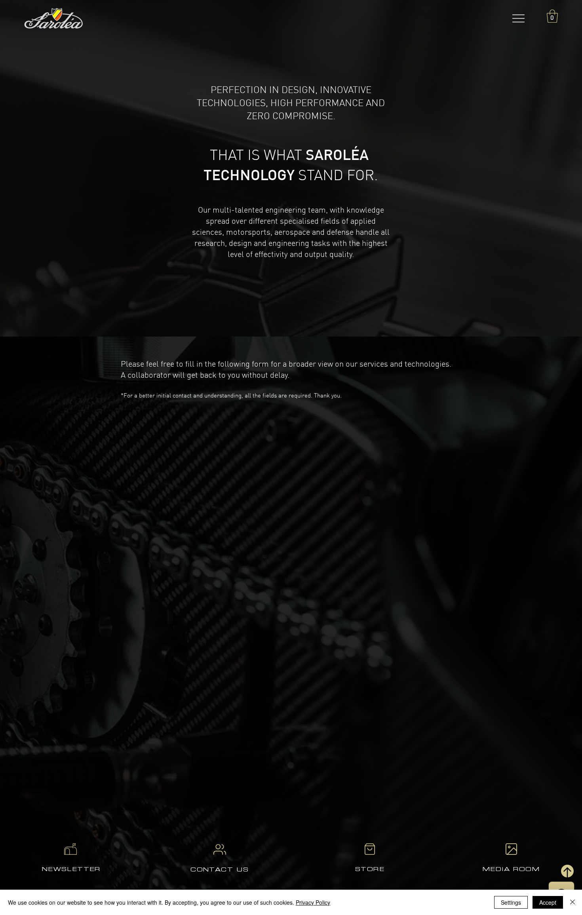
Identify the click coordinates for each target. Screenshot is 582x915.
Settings (511, 902)
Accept (547, 902)
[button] (519, 18)
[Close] (572, 902)
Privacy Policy (313, 902)
